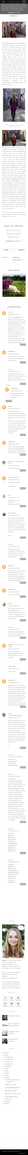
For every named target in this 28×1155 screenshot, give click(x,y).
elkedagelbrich (13, 477)
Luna (9, 603)
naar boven (22, 1153)
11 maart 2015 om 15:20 (13, 465)
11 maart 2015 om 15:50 (13, 479)
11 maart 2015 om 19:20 (13, 592)
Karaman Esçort (13, 874)
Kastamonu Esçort (13, 870)
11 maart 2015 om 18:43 (13, 546)
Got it (19, 12)
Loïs (9, 495)
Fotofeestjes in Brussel (11, 1090)
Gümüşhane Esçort (13, 872)
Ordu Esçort (11, 851)
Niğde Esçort (12, 868)
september (8, 1064)
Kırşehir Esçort (12, 843)
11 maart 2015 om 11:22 (13, 314)
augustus (7, 1066)
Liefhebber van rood (10, 1084)
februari (7, 1099)
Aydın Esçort (11, 847)
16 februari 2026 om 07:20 (14, 776)
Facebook (5, 1000)
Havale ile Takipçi (13, 765)
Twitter (11, 1000)
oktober (7, 1061)
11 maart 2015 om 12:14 (13, 408)
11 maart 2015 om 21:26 (13, 649)
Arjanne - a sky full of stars (16, 645)
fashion (13, 241)
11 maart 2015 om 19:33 (13, 605)
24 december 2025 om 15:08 (15, 756)
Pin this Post (15, 237)
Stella (10, 312)
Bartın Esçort (12, 878)
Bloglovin (11, 1005)
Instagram (18, 1000)
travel (20, 241)
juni (6, 1070)
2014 (5, 1103)
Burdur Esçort (12, 849)
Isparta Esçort (12, 839)
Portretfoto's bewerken (14, 1016)
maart (6, 1077)
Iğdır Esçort (11, 837)
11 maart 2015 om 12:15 (16, 391)
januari (7, 1101)
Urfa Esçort (11, 841)
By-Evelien (11, 513)
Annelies (11, 566)
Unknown (16, 257)
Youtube (18, 1005)
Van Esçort (11, 880)
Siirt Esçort (11, 835)
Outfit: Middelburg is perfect (12, 1087)
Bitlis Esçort (11, 866)
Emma (10, 406)
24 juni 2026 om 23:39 (13, 862)
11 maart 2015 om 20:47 (13, 629)
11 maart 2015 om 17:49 (13, 497)
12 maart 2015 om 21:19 (13, 718)
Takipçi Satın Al (12, 761)
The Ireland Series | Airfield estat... (12, 294)
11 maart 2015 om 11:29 (13, 354)
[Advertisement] (13, 1116)
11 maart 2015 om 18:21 (13, 515)
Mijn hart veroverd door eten (13, 1093)
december (8, 1057)
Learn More (11, 12)
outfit (16, 241)
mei (6, 1073)
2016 (5, 1052)
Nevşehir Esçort (12, 845)
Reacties (9, 385)
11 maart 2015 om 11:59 (13, 371)
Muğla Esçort (12, 882)
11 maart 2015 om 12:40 (13, 444)
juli (6, 1068)
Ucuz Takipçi (11, 763)
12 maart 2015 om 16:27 (13, 668)
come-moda (12, 666)
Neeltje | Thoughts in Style (16, 462)
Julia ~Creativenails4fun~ (15, 714)
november (8, 1059)
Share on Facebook (14, 230)
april (6, 1075)
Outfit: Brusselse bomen (11, 1096)
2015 (5, 1055)
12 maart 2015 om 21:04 (13, 682)
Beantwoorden (23, 344)
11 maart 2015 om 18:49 (13, 568)
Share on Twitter (15, 233)
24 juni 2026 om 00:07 (13, 830)
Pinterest (5, 1005)
